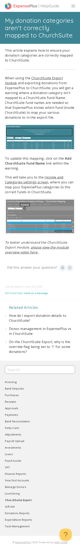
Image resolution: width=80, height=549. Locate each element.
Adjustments (13, 434)
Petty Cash (12, 428)
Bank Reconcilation (17, 421)
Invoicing (11, 382)
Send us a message (36, 293)
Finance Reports (15, 474)
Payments (11, 415)
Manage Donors (15, 487)
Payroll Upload (14, 441)
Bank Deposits (14, 388)
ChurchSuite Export (18, 500)
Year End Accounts (17, 480)
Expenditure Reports (18, 520)
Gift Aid (10, 506)
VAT (7, 467)
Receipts (10, 402)
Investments (13, 447)
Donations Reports (17, 513)
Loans (9, 454)
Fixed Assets (13, 461)
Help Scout (60, 542)
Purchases (12, 395)
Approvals (11, 408)
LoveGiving (12, 493)
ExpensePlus (23, 542)
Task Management (17, 526)
